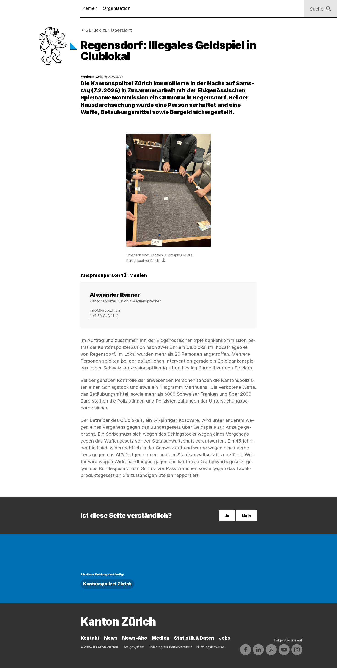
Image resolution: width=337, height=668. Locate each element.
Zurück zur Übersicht (109, 30)
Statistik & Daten (194, 638)
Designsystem (133, 647)
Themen (88, 8)
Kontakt (89, 638)
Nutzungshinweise (210, 647)
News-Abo (134, 638)
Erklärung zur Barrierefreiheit (170, 647)
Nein (246, 515)
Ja (226, 515)
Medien (160, 638)
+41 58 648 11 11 (104, 315)
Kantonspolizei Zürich (107, 583)
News (111, 638)
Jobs (224, 638)
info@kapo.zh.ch (105, 310)
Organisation (116, 8)
